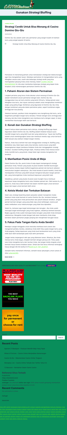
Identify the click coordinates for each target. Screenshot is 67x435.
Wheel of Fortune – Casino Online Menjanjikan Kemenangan (25, 353)
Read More (9, 257)
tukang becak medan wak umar (21, 412)
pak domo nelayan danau (18, 419)
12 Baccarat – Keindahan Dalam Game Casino (20, 367)
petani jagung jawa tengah (26, 414)
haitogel (5, 396)
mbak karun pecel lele (50, 409)
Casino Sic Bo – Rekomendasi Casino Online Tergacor (23, 358)
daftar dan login (24, 382)
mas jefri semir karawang (9, 407)
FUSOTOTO (6, 375)
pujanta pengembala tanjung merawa (48, 407)
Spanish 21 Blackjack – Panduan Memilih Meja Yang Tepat (24, 349)
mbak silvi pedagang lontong (26, 416)
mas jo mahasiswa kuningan (46, 416)
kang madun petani (20, 409)
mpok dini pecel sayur (34, 409)
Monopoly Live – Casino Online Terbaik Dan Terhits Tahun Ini (25, 363)
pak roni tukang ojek (43, 414)
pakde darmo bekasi (58, 414)
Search (4, 334)
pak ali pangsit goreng (7, 416)
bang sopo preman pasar (41, 412)
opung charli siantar (10, 414)
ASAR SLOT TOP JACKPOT (38, 247)
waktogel (5, 382)
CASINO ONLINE (9, 23)
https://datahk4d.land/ (10, 378)
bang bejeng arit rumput (26, 407)
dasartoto (5, 400)
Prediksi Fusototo (8, 380)
